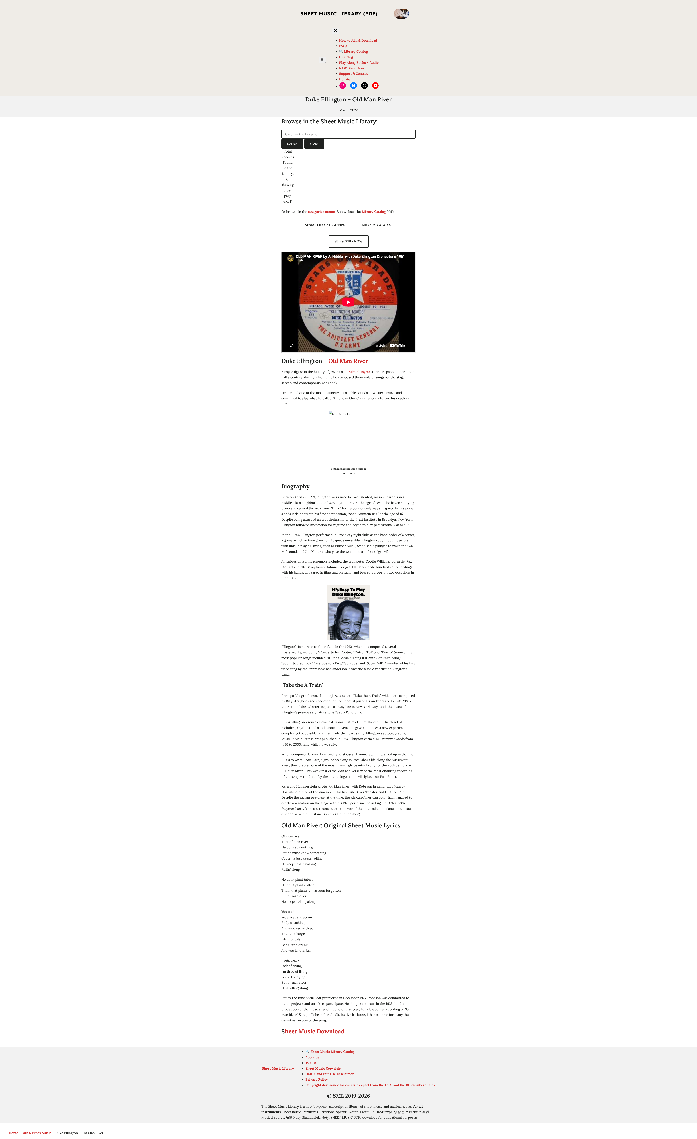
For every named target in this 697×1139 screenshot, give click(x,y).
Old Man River (348, 361)
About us (312, 1057)
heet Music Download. (315, 1031)
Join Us (311, 1063)
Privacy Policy (316, 1079)
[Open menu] (322, 60)
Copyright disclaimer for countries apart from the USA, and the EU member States (370, 1085)
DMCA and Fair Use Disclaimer (329, 1074)
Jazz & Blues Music (36, 1133)
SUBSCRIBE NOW (348, 241)
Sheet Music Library (278, 1068)
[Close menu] (335, 31)
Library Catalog (374, 212)
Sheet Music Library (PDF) (338, 13)
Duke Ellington (359, 372)
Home (13, 1133)
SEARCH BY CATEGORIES (325, 225)
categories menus (322, 212)
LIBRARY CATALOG (377, 225)
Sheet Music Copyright (323, 1068)
